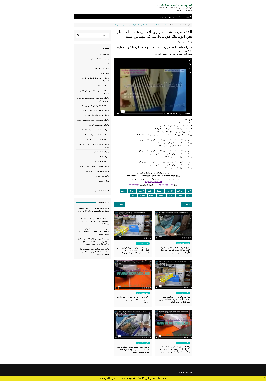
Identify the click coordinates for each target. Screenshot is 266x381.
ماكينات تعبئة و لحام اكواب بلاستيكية (96, 115)
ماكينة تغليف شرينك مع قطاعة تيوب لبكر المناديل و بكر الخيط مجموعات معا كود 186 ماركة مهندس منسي (174, 349)
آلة (188, 191)
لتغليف (180, 195)
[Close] (264, 377)
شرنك (131, 191)
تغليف (140, 191)
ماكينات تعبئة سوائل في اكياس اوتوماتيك (95, 105)
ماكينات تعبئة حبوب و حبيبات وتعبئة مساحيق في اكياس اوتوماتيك (92, 99)
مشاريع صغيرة (104, 181)
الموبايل (159, 191)
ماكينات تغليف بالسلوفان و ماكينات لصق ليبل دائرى (93, 145)
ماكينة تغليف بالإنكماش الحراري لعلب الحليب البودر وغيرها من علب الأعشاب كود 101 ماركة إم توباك (133, 250)
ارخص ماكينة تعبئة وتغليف (100, 59)
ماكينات (161, 195)
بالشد (149, 191)
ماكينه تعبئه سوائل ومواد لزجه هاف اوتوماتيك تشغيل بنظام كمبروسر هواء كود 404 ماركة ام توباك (93, 211)
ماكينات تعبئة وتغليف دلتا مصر (98, 125)
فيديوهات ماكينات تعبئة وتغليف (174, 5)
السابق (185, 204)
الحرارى (169, 191)
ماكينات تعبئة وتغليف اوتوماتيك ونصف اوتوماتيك (93, 120)
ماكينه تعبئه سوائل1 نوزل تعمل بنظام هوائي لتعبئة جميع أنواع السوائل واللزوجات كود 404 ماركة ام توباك (94, 221)
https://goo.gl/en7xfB (153, 182)
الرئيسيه (188, 17)
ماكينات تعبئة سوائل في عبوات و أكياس (95, 110)
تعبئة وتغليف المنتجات (101, 68)
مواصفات (106, 186)
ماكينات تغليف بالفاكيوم (101, 152)
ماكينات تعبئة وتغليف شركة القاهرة (97, 135)
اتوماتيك (179, 191)
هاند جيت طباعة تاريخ (101, 191)
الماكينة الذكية (104, 64)
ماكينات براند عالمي (102, 86)
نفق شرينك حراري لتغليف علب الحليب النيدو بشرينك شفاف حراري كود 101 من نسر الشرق (174, 299)
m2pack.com (134, 185)
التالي (121, 204)
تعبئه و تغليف (104, 73)
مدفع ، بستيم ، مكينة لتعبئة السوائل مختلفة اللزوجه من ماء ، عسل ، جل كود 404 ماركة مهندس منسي (94, 231)
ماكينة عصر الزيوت (102, 176)
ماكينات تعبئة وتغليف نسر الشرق (98, 139)
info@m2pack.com (165, 185)
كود (188, 195)
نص (133, 195)
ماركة (170, 195)
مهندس (141, 195)
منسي (151, 195)
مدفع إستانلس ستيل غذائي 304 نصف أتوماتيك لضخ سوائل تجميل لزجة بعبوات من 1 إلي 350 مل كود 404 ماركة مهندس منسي (93, 241)
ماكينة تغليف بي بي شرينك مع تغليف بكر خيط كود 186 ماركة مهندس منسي (133, 299)
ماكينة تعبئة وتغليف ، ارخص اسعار (97, 171)
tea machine (104, 54)
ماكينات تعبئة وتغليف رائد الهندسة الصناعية (94, 130)
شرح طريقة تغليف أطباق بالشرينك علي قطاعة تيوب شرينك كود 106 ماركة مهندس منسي (174, 249)
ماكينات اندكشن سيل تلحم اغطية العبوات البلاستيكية (95, 79)
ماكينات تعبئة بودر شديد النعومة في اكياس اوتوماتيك (94, 92)
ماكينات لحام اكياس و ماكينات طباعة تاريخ (94, 166)
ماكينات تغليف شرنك (183, 42)
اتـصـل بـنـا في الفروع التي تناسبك (171, 17)
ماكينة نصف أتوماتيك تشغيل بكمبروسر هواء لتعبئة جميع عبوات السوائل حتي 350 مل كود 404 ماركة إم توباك (94, 251)
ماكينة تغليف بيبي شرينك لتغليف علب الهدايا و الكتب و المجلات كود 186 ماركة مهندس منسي (133, 349)
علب (122, 191)
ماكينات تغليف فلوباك (101, 161)
